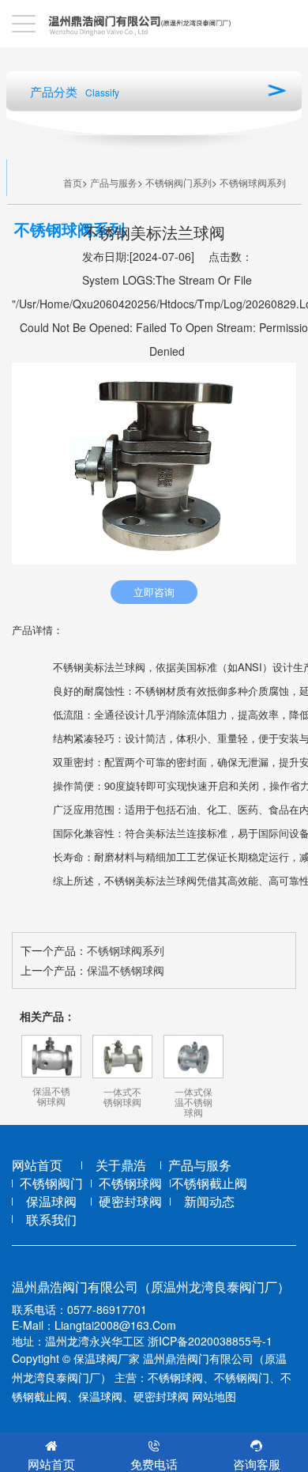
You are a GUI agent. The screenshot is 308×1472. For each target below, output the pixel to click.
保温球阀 (51, 1201)
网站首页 (37, 1165)
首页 (72, 182)
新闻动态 (209, 1201)
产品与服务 (113, 182)
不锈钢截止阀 (209, 1183)
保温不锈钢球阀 (125, 970)
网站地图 (214, 1396)
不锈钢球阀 (130, 1183)
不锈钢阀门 (51, 1183)
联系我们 (51, 1220)
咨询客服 (256, 1463)
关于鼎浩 (121, 1165)
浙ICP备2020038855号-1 (210, 1341)
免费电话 (154, 1463)
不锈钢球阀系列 (253, 182)
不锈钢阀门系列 (178, 182)
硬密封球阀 (130, 1201)
